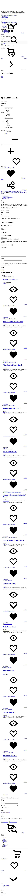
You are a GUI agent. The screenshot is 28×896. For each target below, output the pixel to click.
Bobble (25, 58)
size (2, 122)
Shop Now (3, 38)
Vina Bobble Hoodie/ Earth (12, 365)
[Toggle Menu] (1, 21)
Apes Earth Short (9, 583)
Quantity (2, 144)
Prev (2, 76)
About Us (5, 16)
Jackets (4, 842)
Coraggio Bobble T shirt (11, 408)
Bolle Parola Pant (9, 627)
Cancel (2, 269)
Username (3, 802)
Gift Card (5, 845)
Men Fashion (20, 192)
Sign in (2, 34)
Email (2, 261)
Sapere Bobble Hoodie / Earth (13, 540)
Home (2, 58)
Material (3, 130)
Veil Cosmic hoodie (10, 452)
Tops (4, 839)
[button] (10, 110)
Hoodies (15, 192)
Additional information (8, 197)
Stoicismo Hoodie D (10, 756)
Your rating (3, 245)
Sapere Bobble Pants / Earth (13, 322)
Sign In (2, 889)
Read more (5, 674)
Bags (4, 844)
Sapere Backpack (9, 712)
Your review (4, 247)
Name (2, 258)
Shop (4, 846)
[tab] (15, 196)
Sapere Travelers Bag (10, 279)
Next (2, 77)
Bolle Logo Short (9, 670)
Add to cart (3, 166)
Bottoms (5, 840)
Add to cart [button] (5, 283)
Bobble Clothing (4, 17)
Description (5, 196)
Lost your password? (5, 812)
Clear (6, 133)
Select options (6, 325)
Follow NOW (4, 43)
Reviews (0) (5, 198)
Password (3, 805)
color (2, 112)
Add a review (3, 237)
